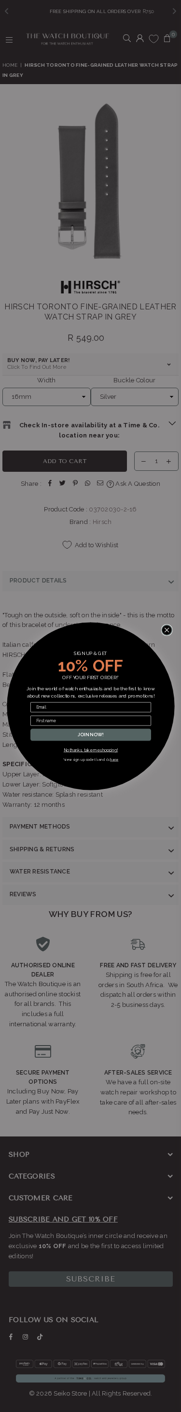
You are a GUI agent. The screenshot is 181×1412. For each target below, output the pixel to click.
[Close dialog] (167, 630)
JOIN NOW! (90, 734)
